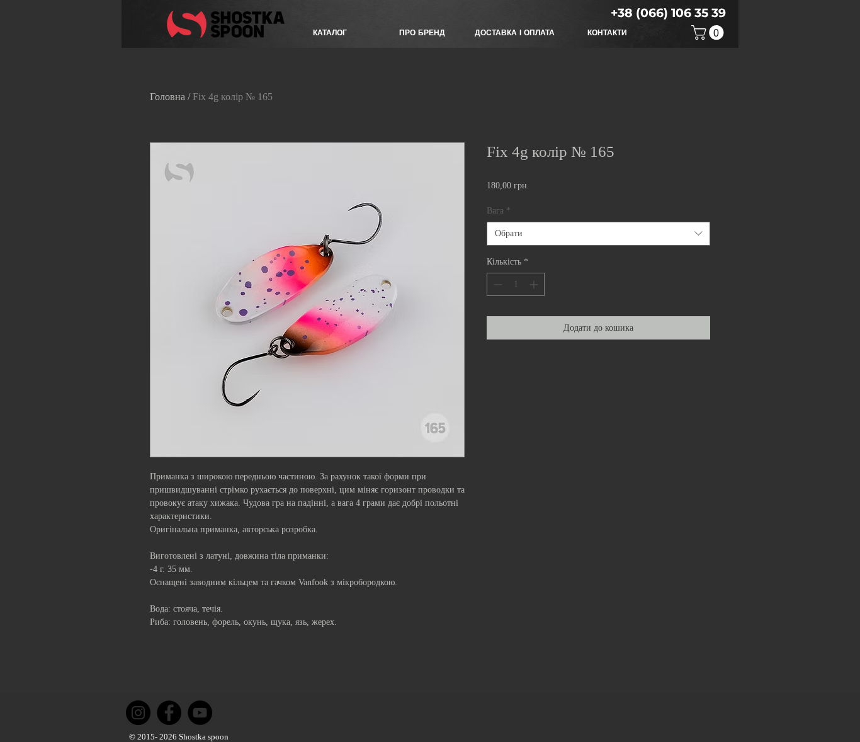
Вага (499, 210)
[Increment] (535, 284)
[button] (329, 32)
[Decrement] (496, 284)
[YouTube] (200, 712)
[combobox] (598, 234)
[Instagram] (138, 712)
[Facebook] (169, 712)
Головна (167, 96)
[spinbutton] (515, 284)
